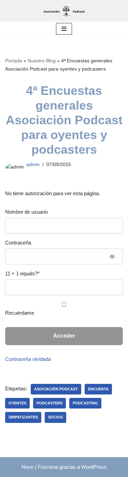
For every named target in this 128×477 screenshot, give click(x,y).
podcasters (49, 403)
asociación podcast (56, 389)
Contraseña (18, 243)
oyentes (17, 403)
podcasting (85, 403)
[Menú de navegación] (64, 29)
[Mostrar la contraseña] (112, 256)
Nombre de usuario (26, 212)
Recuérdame (19, 313)
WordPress (93, 467)
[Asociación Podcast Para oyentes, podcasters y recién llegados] (64, 11)
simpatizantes (23, 417)
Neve (27, 467)
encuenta (98, 389)
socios (55, 417)
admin (33, 164)
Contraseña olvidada (28, 359)
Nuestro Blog (42, 60)
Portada (13, 60)
